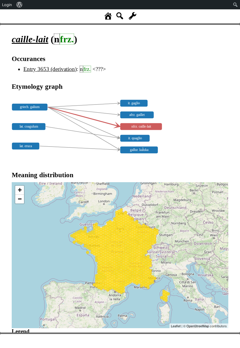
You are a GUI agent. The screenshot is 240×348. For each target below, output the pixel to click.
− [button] (20, 199)
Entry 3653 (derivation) (50, 69)
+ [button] (20, 190)
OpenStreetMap (197, 325)
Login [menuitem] (7, 4)
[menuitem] (19, 4)
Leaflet (176, 325)
